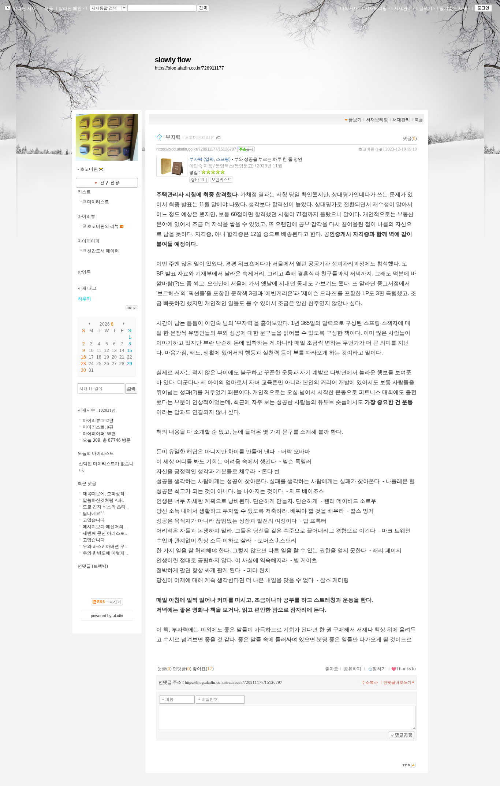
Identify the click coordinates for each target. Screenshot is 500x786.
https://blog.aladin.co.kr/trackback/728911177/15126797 (233, 682)
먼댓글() (182, 668)
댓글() (410, 138)
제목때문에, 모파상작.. (105, 493)
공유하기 (352, 668)
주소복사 (370, 682)
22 (129, 357)
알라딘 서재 (24, 8)
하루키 (84, 298)
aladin (118, 615)
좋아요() (203, 668)
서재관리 (403, 8)
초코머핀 (366, 149)
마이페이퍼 (89, 241)
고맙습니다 (94, 520)
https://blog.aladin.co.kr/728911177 (189, 68)
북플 (48, 8)
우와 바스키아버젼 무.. (105, 546)
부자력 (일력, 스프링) (210, 159)
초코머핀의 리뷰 (199, 137)
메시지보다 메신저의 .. (105, 526)
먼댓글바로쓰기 (397, 682)
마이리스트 (98, 201)
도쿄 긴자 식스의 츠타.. (105, 506)
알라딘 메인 (70, 8)
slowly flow (173, 60)
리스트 (84, 191)
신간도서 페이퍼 (103, 250)
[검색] (131, 388)
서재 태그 (87, 288)
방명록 (84, 272)
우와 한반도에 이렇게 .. (105, 553)
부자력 (173, 137)
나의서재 (349, 8)
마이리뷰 (86, 216)
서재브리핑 (376, 8)
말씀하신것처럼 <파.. (103, 500)
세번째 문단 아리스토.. (105, 533)
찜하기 (379, 668)
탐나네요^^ (94, 513)
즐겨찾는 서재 (453, 8)
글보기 (355, 119)
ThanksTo (406, 668)
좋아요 (331, 668)
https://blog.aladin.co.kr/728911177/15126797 (196, 149)
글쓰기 (425, 8)
